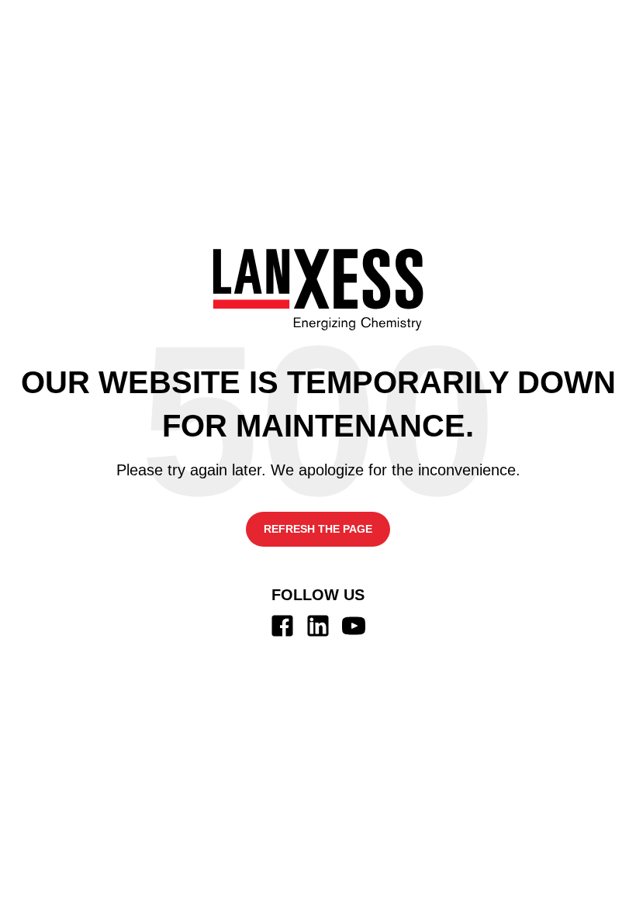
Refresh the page (318, 529)
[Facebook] (282, 625)
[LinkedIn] (318, 625)
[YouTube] (353, 625)
